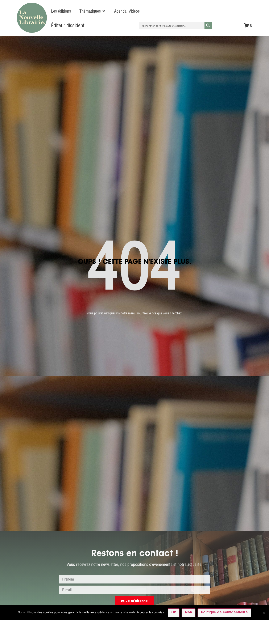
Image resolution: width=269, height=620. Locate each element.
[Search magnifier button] (208, 25)
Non (188, 612)
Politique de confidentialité (224, 612)
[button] (92, 11)
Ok (173, 612)
